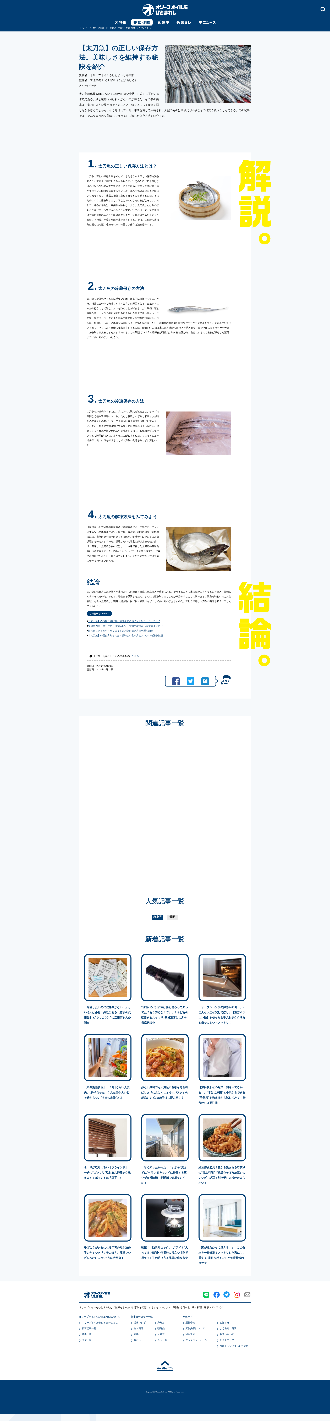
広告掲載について (195, 1328)
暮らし (137, 1340)
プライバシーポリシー (197, 1340)
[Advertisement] (132, 809)
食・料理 (138, 1328)
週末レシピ (140, 1322)
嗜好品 (161, 1328)
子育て (161, 1334)
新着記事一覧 (89, 1328)
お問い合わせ (227, 1334)
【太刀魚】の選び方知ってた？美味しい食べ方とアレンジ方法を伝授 (125, 635)
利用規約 (190, 1334)
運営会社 (190, 1322)
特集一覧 (86, 1334)
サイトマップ (227, 1340)
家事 (136, 1334)
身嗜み (161, 1322)
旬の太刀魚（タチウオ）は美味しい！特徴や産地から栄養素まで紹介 (125, 625)
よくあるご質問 (228, 1328)
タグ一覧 (86, 1340)
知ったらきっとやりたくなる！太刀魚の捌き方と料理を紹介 (120, 630)
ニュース (162, 1340)
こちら (135, 656)
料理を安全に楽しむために (234, 1346)
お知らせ (224, 1322)
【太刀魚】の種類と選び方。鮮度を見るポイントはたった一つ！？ (124, 621)
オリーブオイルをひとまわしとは (100, 1322)
